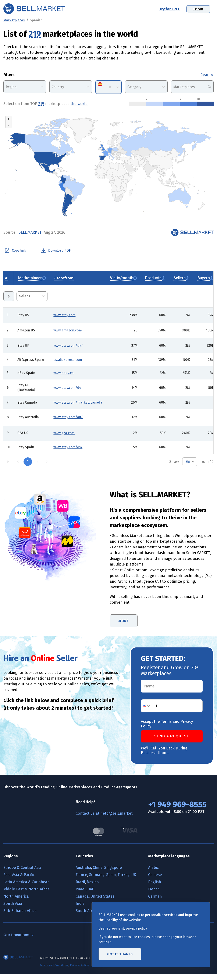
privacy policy (136, 928)
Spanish (36, 20)
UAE (90, 889)
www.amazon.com (67, 330)
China (98, 867)
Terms (166, 721)
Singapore (113, 867)
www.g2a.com (64, 433)
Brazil (80, 882)
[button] (147, 705)
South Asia (12, 903)
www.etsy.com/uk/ (68, 346)
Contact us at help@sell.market (104, 813)
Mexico (93, 882)
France (81, 874)
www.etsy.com (64, 315)
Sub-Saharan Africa (20, 910)
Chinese (155, 874)
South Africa (86, 910)
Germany (96, 874)
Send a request (171, 736)
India (80, 903)
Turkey (123, 874)
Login (198, 9)
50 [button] (188, 462)
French (154, 889)
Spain (111, 874)
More (123, 621)
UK (133, 874)
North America (16, 896)
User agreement (111, 928)
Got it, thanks (120, 954)
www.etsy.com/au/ (68, 417)
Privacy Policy (79, 965)
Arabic (153, 867)
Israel (81, 889)
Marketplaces (14, 20)
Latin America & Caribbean (26, 882)
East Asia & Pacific (19, 874)
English (154, 882)
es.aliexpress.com (67, 360)
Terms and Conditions (54, 965)
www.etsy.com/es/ (67, 447)
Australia (83, 867)
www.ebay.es (63, 373)
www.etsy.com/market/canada (77, 402)
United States (102, 896)
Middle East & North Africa (26, 889)
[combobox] (6, 87)
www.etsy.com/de (67, 388)
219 (35, 34)
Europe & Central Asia (22, 867)
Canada (82, 896)
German (155, 896)
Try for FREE (169, 9)
